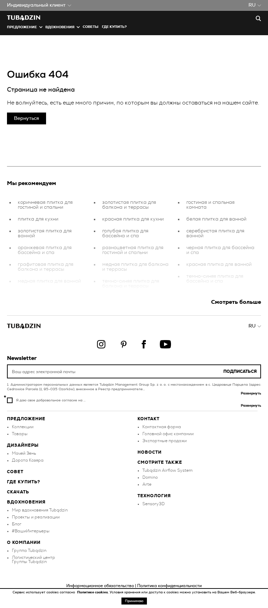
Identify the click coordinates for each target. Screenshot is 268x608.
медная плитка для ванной (49, 281)
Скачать (18, 492)
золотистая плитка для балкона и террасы (129, 205)
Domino (150, 477)
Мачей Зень (24, 453)
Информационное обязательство (100, 586)
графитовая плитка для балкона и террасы (45, 267)
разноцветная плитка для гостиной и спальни (132, 250)
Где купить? (23, 482)
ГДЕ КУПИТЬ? (114, 27)
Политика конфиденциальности (169, 586)
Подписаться (240, 371)
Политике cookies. (93, 592)
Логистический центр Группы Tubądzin (33, 559)
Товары (20, 434)
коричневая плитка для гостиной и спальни (45, 205)
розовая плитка (205, 293)
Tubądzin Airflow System (167, 470)
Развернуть (251, 393)
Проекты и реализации (36, 517)
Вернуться (26, 118)
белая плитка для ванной (216, 219)
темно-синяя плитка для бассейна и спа (214, 279)
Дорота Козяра (28, 460)
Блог (16, 524)
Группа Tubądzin (29, 550)
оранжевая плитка (40, 293)
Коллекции (23, 427)
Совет (15, 472)
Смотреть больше (236, 302)
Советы (90, 27)
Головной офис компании (168, 434)
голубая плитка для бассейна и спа (125, 233)
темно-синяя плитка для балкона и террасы (130, 283)
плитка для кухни (38, 219)
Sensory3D (153, 504)
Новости (149, 452)
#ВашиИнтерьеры (31, 531)
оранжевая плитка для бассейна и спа (45, 250)
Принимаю (134, 601)
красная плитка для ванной (219, 264)
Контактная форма (161, 427)
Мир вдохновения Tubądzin (40, 510)
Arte (146, 484)
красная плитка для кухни (133, 219)
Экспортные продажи (164, 441)
